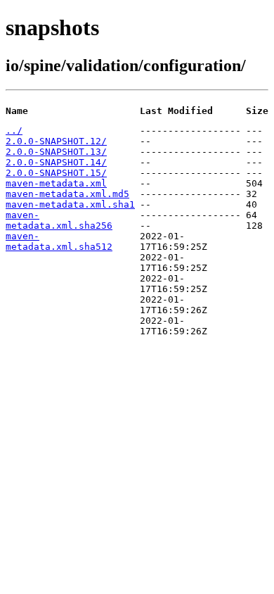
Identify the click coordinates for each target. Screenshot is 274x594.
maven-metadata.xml (56, 183)
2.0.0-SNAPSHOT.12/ (56, 141)
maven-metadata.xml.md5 (67, 194)
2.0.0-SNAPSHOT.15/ (56, 173)
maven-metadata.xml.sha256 (59, 220)
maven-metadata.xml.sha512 (59, 241)
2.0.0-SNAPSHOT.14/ (56, 162)
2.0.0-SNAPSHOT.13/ (56, 151)
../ (14, 130)
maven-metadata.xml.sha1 (70, 204)
